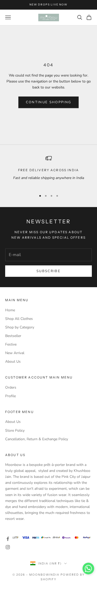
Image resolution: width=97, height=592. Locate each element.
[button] (88, 568)
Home (10, 310)
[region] (48, 171)
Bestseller (13, 335)
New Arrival (14, 352)
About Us (13, 361)
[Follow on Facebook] (7, 538)
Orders (10, 387)
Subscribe (48, 271)
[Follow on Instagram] (7, 547)
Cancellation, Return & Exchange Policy (36, 439)
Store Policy (15, 430)
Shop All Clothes (19, 318)
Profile (10, 396)
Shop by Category (19, 327)
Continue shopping (48, 102)
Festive (11, 344)
